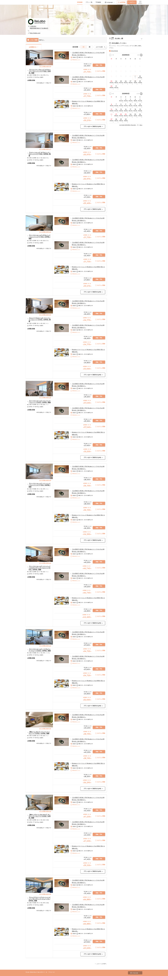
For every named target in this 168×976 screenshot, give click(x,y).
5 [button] (125, 66)
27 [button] (131, 82)
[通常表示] (83, 47)
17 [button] (116, 76)
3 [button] (116, 66)
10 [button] (116, 71)
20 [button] (130, 76)
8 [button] (121, 105)
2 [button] (111, 66)
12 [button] (125, 71)
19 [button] (125, 76)
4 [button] (135, 100)
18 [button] (121, 76)
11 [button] (121, 71)
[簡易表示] (90, 47)
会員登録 (122, 2)
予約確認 (98, 2)
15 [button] (140, 71)
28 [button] (135, 82)
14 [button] (135, 71)
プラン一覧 (89, 2)
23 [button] (111, 82)
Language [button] (110, 2)
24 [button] (116, 82)
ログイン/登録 (101, 71)
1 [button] (121, 100)
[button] (43, 27)
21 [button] (135, 76)
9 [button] (111, 71)
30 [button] (111, 87)
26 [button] (126, 82)
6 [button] (130, 66)
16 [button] (111, 76)
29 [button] (140, 82)
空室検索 (79, 2)
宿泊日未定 (114, 51)
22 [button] (140, 77)
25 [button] (121, 82)
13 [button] (130, 71)
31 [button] (116, 87)
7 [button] (135, 66)
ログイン (132, 2)
